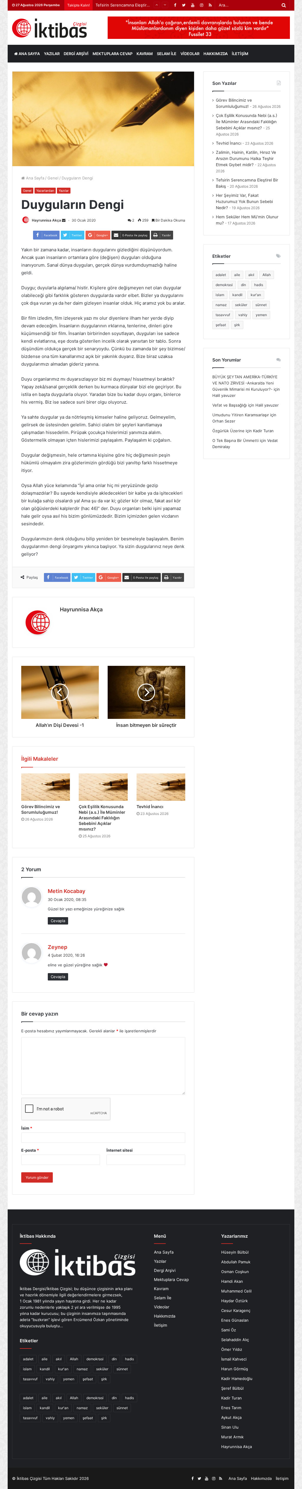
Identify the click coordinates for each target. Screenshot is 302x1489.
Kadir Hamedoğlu (236, 1378)
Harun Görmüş (234, 1368)
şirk (237, 325)
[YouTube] (192, 5)
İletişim (240, 53)
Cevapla (58, 920)
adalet (221, 275)
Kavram (145, 53)
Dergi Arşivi (76, 53)
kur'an (256, 295)
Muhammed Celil (236, 1291)
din (243, 285)
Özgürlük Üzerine (228, 430)
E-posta (30, 1150)
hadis (258, 285)
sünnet (261, 305)
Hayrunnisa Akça (46, 220)
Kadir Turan (231, 1398)
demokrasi (224, 285)
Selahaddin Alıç (235, 1339)
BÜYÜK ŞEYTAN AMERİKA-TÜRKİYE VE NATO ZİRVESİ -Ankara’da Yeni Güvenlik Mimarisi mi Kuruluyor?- (245, 383)
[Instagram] (201, 5)
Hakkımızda (215, 53)
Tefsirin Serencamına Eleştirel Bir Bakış (131, 5)
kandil (237, 295)
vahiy (242, 315)
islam (220, 295)
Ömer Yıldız (231, 1349)
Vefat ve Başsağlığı (229, 405)
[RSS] (210, 5)
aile (237, 275)
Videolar (189, 53)
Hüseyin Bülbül (235, 1252)
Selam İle (166, 53)
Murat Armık (232, 1436)
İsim (26, 1128)
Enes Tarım (231, 1407)
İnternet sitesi (119, 1150)
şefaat (221, 325)
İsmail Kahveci (234, 1359)
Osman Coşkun (235, 1271)
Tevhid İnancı (150, 806)
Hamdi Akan (232, 1281)
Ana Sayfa (29, 53)
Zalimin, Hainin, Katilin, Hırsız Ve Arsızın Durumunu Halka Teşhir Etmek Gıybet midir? (246, 158)
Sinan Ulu (230, 1427)
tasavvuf (223, 315)
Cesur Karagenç (235, 1310)
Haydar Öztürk (234, 1300)
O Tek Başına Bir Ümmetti (235, 440)
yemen (261, 315)
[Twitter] (183, 5)
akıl (251, 275)
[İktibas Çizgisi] (49, 28)
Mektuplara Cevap (112, 53)
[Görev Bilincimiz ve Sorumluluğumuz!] (45, 787)
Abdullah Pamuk (235, 1261)
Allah (266, 275)
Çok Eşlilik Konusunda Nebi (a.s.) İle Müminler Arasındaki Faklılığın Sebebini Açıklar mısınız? (102, 817)
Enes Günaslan (235, 1320)
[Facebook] (174, 5)
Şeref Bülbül (232, 1388)
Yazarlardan (45, 191)
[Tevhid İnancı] (161, 787)
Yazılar (52, 53)
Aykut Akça (231, 1417)
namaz (221, 305)
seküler (241, 305)
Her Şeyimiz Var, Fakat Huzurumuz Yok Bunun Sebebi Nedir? (244, 201)
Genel (52, 178)
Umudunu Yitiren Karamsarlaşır (240, 414)
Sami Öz (228, 1330)
